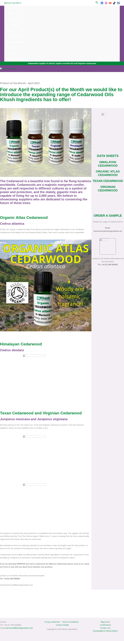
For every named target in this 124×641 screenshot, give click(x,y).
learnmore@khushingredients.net (19, 628)
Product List (105, 628)
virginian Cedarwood (108, 188)
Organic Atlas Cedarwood (108, 173)
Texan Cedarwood (108, 181)
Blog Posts (105, 622)
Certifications (105, 625)
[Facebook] (118, 3)
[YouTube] (110, 3)
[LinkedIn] (102, 3)
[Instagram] (106, 3)
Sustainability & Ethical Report (105, 631)
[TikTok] (114, 3)
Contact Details (62, 625)
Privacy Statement (52, 622)
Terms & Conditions (70, 622)
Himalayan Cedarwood (108, 163)
